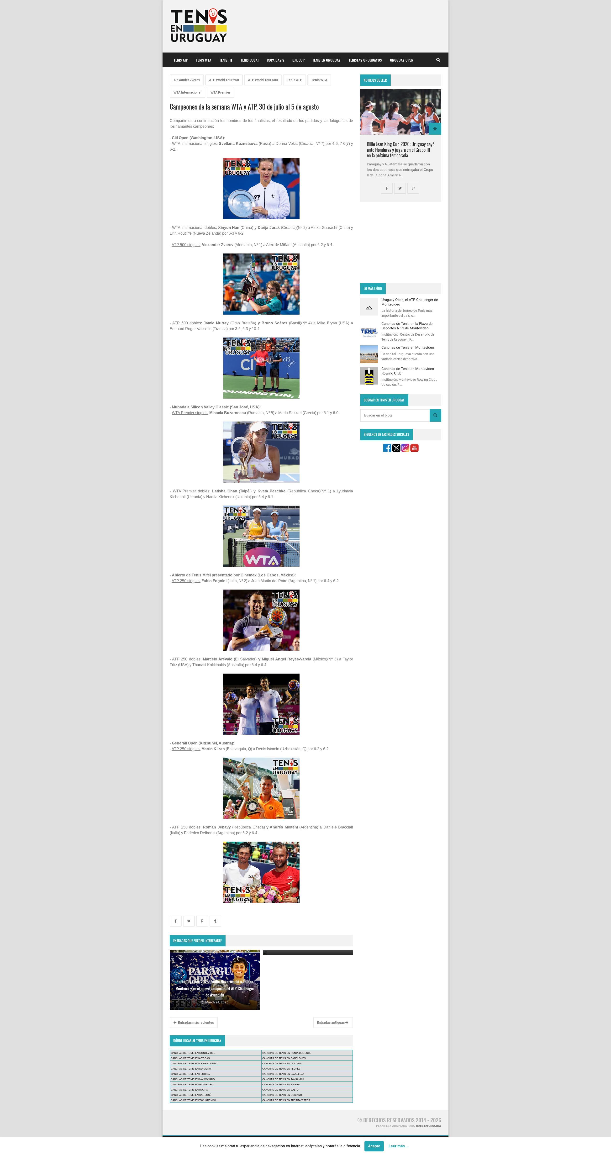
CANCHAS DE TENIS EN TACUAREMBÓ (193, 1100)
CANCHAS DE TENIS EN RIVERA (281, 1084)
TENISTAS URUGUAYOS (365, 60)
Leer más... (398, 1146)
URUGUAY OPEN (401, 60)
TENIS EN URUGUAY (326, 60)
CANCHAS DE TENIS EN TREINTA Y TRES (286, 1100)
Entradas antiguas (331, 1022)
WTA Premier (220, 92)
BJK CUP (298, 60)
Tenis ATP (294, 80)
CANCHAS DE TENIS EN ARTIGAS (190, 1058)
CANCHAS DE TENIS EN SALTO (280, 1089)
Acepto (374, 1146)
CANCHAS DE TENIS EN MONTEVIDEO (193, 1053)
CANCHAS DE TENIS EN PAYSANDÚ (283, 1079)
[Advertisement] (400, 242)
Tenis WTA (319, 80)
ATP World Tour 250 (224, 80)
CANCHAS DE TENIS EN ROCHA (189, 1089)
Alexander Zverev (187, 80)
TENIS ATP (181, 60)
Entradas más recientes (195, 1022)
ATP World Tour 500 (263, 80)
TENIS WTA (203, 60)
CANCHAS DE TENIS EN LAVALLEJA (283, 1074)
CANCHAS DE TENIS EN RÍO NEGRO (192, 1084)
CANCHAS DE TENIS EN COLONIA (282, 1063)
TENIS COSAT (250, 60)
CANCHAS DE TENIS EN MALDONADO (193, 1079)
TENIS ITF (225, 60)
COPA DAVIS (275, 60)
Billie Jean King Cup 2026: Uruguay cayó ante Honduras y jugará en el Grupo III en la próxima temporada (400, 150)
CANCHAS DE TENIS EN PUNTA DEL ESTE (286, 1053)
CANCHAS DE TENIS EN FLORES (281, 1068)
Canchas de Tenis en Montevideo (407, 347)
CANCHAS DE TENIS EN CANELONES (284, 1058)
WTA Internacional (187, 92)
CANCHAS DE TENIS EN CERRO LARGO (194, 1063)
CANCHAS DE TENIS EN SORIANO (282, 1095)
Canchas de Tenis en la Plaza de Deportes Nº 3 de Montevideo (406, 326)
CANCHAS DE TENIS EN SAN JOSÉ (191, 1095)
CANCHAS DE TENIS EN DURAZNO (191, 1068)
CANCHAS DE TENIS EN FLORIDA (190, 1074)
